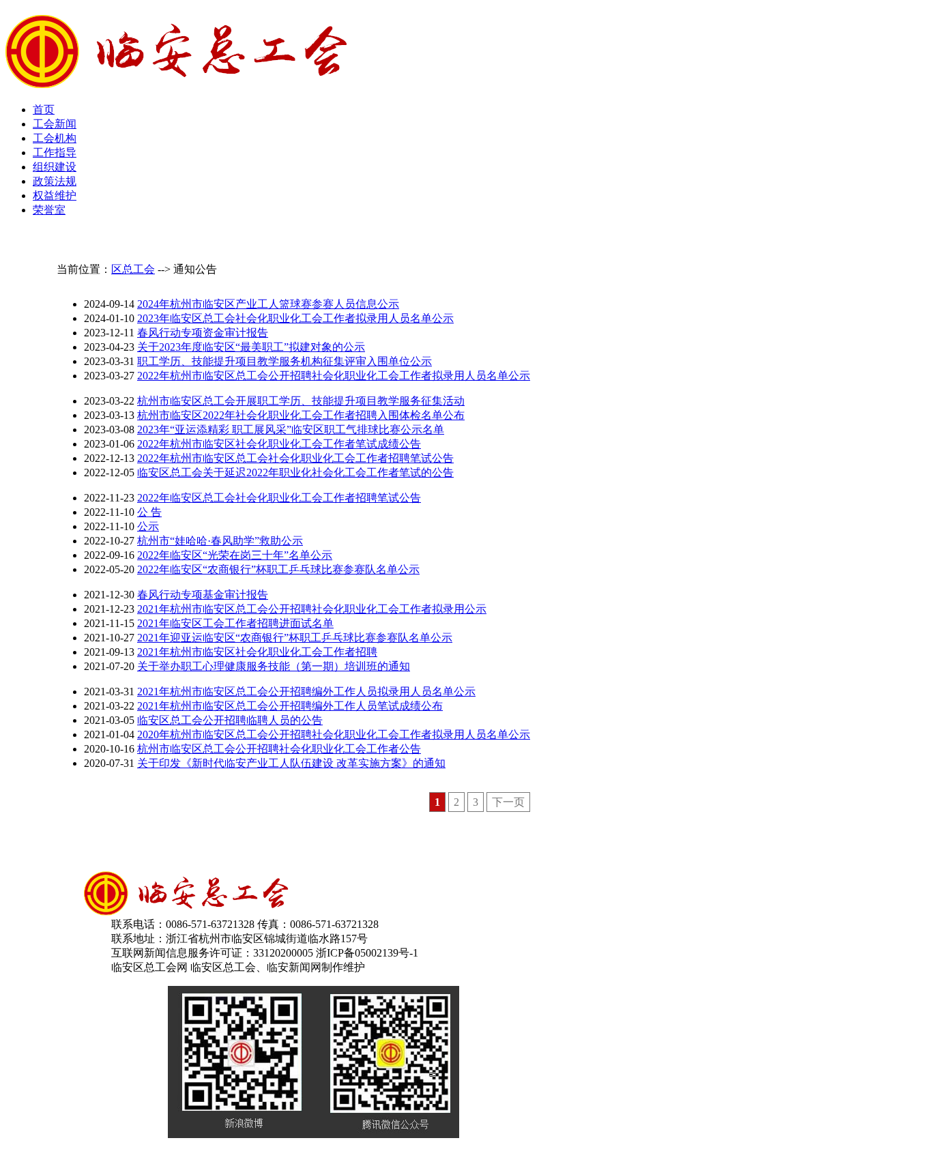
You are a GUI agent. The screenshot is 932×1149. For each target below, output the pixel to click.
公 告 (149, 512)
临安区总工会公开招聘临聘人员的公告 (230, 720)
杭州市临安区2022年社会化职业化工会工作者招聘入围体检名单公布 (301, 415)
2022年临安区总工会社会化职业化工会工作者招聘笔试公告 (279, 498)
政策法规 (54, 181)
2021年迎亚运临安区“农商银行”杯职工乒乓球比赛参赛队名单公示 (294, 637)
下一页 (508, 802)
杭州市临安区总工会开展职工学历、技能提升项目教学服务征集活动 (301, 401)
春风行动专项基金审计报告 (202, 594)
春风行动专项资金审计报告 (202, 332)
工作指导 (54, 152)
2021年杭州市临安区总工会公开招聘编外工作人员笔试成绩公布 (290, 706)
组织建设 (54, 167)
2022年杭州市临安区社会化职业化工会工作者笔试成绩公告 (279, 444)
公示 (148, 526)
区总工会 (133, 269)
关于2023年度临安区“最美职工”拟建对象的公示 (251, 347)
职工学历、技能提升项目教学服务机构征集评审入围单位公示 (284, 361)
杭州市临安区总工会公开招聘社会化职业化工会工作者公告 (279, 749)
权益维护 (54, 195)
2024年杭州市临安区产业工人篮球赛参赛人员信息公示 (268, 304)
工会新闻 (54, 124)
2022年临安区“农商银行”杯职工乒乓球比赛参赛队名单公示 (278, 569)
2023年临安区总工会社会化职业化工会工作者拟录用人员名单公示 (295, 318)
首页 (44, 109)
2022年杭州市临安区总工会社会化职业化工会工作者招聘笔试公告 (295, 458)
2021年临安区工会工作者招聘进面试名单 (235, 623)
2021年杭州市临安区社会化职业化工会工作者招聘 (257, 652)
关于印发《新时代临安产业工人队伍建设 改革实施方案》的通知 (291, 763)
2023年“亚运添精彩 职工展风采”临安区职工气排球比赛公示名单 (290, 429)
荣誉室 (49, 210)
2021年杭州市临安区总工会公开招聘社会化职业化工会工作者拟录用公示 (311, 609)
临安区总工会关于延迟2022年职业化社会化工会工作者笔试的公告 (295, 472)
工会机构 (54, 138)
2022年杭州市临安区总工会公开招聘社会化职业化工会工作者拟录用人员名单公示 (333, 375)
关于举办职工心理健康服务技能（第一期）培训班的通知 (273, 666)
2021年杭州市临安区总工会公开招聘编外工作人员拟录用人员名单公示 (306, 691)
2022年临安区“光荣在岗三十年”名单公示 (234, 555)
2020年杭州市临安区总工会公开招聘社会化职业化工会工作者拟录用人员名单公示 (333, 734)
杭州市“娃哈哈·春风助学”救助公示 (220, 541)
